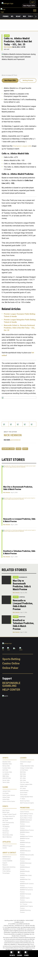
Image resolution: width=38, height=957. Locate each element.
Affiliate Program (7, 846)
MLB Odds (23, 772)
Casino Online (11, 663)
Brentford (22, 616)
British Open (6, 812)
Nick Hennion (8, 47)
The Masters (6, 827)
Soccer (7, 35)
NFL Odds (23, 778)
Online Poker (10, 668)
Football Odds (7, 768)
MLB (24, 16)
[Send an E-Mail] (19, 424)
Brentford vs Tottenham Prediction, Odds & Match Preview (23, 624)
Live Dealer (6, 793)
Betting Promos (28, 80)
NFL (12, 16)
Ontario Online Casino (9, 801)
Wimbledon (6, 831)
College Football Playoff (9, 814)
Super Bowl (6, 825)
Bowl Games (6, 810)
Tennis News (23, 794)
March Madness (7, 837)
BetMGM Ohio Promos (26, 888)
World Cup (6, 833)
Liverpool (22, 597)
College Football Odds (26, 768)
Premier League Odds (26, 784)
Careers (5, 848)
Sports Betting (11, 659)
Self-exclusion (6, 869)
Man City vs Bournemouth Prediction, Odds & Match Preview (18, 488)
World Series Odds (8, 835)
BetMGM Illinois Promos (27, 830)
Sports (25, 448)
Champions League (8, 448)
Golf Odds (5, 770)
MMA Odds (6, 776)
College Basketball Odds (27, 766)
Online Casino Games (9, 795)
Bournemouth (23, 577)
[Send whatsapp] (25, 424)
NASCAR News (24, 790)
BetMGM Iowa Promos (26, 836)
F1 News (22, 799)
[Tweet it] (5, 424)
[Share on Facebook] (12, 424)
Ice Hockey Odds (7, 772)
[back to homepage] (5, 10)
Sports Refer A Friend (26, 816)
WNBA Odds (23, 786)
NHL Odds (23, 780)
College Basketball (8, 818)
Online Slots (6, 799)
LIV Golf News (24, 770)
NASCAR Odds (7, 778)
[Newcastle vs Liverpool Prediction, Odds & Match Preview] (6, 600)
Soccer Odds (6, 780)
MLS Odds (23, 774)
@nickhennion (15, 440)
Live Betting (6, 774)
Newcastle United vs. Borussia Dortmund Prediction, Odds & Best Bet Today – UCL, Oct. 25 (19, 327)
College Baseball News (26, 797)
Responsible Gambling (11, 684)
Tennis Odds (6, 782)
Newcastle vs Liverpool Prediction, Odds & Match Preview (23, 605)
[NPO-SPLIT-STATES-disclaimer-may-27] (19, 406)
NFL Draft (5, 820)
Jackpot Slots (6, 791)
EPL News (23, 788)
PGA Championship (8, 822)
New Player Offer (10, 80)
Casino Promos (24, 812)
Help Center (11, 689)
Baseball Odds (7, 762)
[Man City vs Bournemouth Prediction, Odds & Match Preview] (6, 580)
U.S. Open (5, 829)
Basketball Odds (7, 764)
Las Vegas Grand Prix (9, 816)
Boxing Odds (6, 766)
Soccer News (23, 792)
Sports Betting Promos (26, 814)
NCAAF (18, 16)
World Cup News (25, 801)
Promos (5, 16)
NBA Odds (23, 776)
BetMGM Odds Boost (26, 820)
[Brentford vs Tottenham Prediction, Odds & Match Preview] (6, 619)
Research (5, 865)
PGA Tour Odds (24, 782)
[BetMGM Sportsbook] (8, 3)
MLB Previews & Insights (27, 803)
